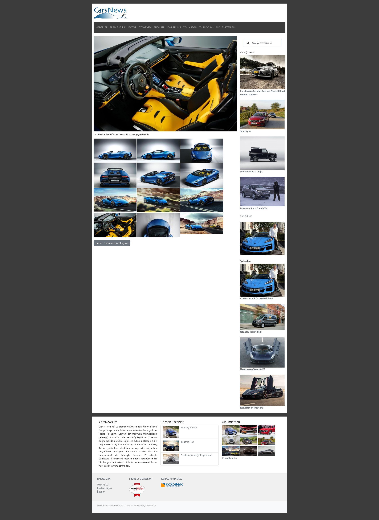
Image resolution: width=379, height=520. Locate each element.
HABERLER (101, 27)
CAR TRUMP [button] (174, 27)
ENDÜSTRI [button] (159, 27)
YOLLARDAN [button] (190, 27)
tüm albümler (229, 458)
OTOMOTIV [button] (145, 27)
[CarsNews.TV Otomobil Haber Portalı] (110, 12)
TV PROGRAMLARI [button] (209, 27)
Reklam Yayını (104, 488)
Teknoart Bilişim (127, 506)
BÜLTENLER (228, 27)
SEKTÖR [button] (131, 27)
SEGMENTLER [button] (117, 27)
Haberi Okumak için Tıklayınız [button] (112, 243)
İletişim (101, 491)
